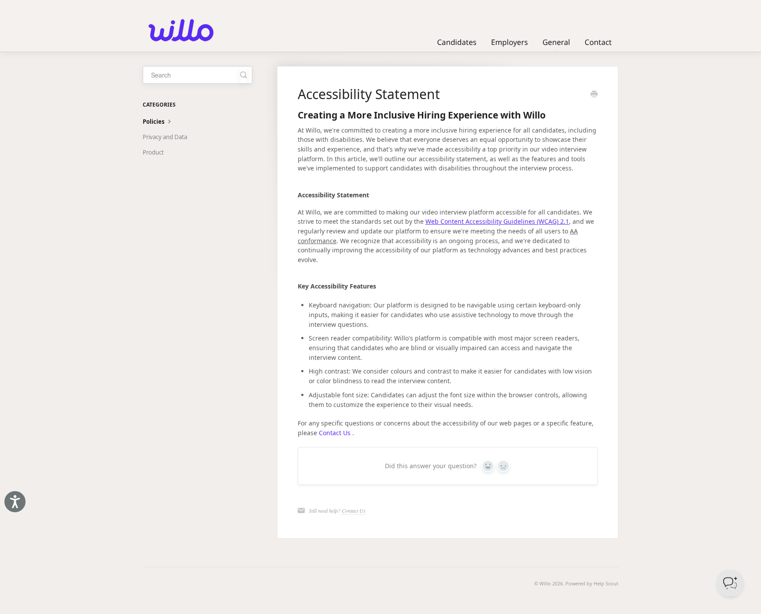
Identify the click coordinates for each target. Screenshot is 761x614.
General (556, 42)
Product (153, 152)
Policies (154, 122)
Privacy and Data (165, 137)
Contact (598, 42)
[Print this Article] (594, 95)
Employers (509, 42)
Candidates (457, 42)
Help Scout (606, 583)
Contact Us (335, 433)
